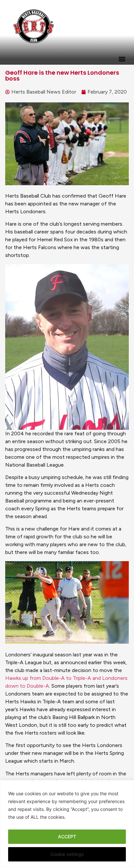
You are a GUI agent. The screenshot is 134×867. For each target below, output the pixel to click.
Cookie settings (67, 854)
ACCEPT (67, 836)
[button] (121, 58)
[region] (67, 823)
